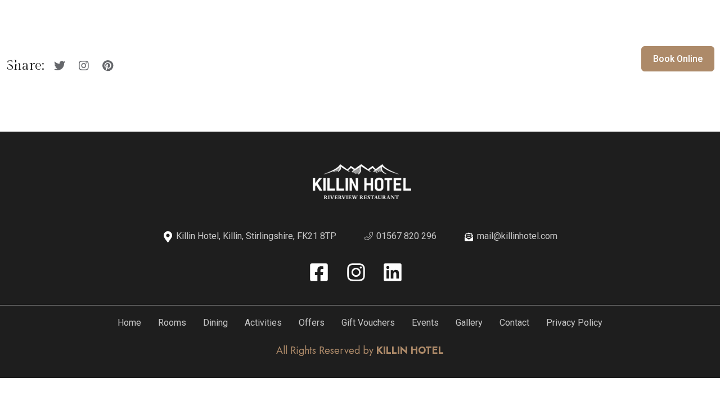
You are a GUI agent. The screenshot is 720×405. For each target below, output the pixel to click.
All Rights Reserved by (360, 350)
